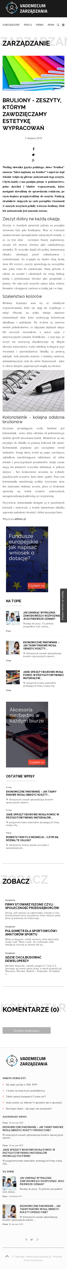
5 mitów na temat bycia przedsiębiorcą (25, 1090)
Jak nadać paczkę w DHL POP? (21, 1084)
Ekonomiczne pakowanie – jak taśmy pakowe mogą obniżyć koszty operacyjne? (40, 1209)
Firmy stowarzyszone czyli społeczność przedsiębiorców (32, 906)
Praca (28, 25)
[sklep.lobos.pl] (27, 734)
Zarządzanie (11, 25)
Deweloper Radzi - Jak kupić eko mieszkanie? (29, 1108)
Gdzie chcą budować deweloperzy (23, 959)
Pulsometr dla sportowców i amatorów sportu (31, 932)
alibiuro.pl (20, 519)
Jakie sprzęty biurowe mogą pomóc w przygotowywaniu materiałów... (43, 675)
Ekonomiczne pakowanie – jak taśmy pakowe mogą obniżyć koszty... (41, 645)
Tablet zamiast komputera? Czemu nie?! (26, 1096)
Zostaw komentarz (26, 1030)
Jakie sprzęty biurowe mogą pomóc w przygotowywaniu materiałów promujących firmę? (29, 1152)
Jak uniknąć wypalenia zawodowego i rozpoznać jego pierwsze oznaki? (42, 615)
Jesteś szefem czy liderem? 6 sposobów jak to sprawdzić (34, 1102)
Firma (39, 25)
